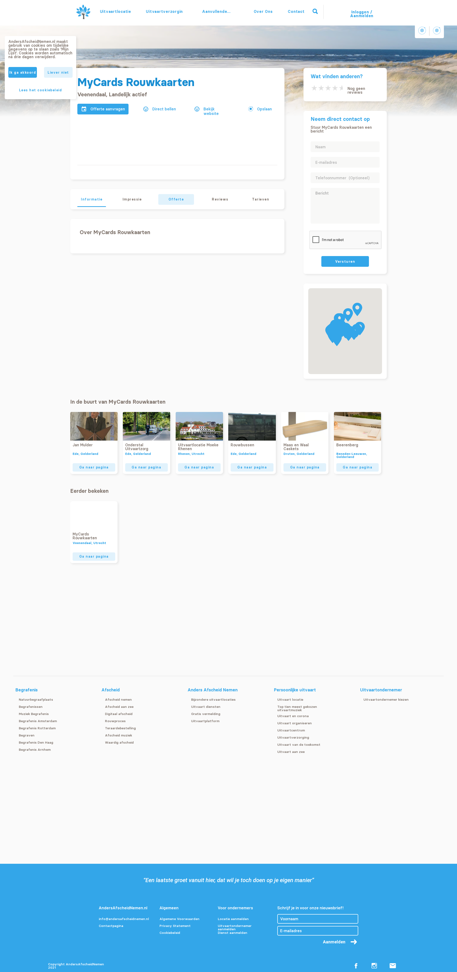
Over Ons (263, 11)
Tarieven (260, 199)
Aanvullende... (217, 11)
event (84, 109)
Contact (296, 11)
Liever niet (58, 72)
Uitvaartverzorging (164, 11)
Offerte (176, 199)
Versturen (345, 261)
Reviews (220, 199)
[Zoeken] (315, 11)
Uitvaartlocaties (115, 11)
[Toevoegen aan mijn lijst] (250, 109)
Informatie (91, 199)
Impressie (132, 199)
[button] (357, 309)
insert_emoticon (146, 109)
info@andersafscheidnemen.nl (124, 919)
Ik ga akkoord (22, 72)
